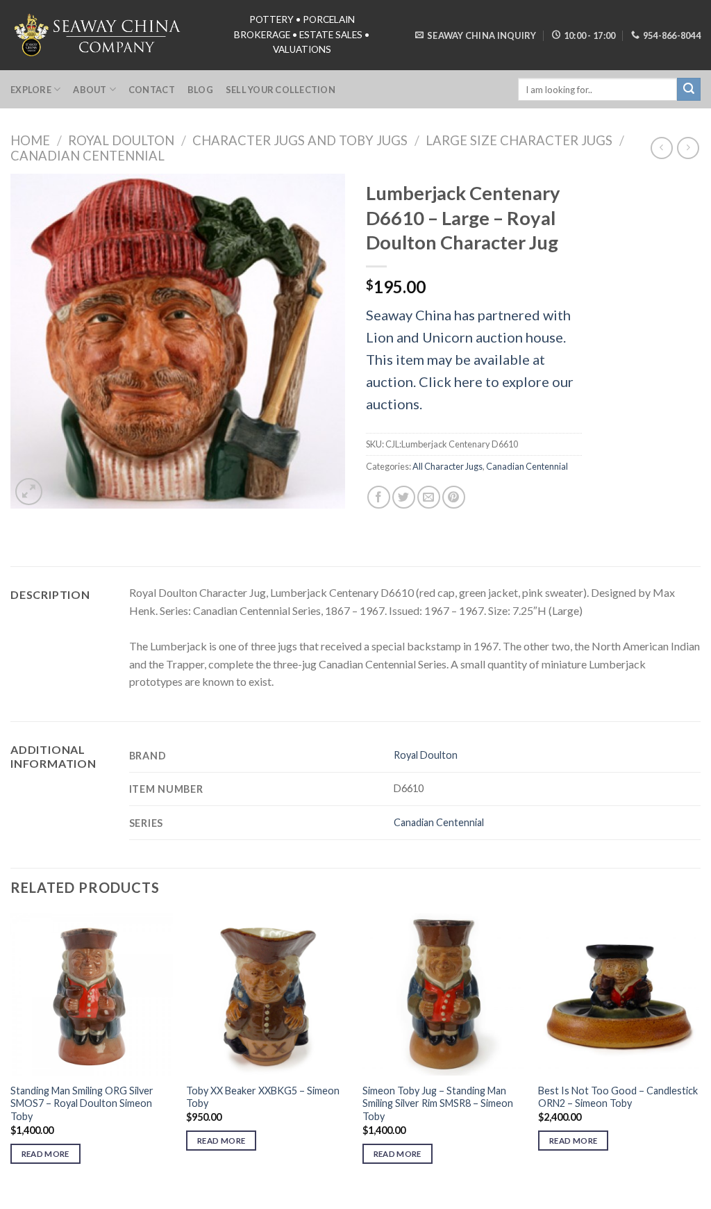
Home (30, 140)
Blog (200, 89)
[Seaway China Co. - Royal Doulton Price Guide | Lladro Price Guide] (98, 34)
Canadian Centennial (87, 155)
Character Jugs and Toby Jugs (300, 140)
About (89, 89)
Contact (151, 89)
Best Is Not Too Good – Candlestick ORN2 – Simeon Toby (618, 1097)
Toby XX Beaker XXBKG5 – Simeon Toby (263, 1097)
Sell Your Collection (280, 89)
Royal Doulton (121, 140)
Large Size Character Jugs (519, 140)
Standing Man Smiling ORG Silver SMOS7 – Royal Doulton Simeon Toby (81, 1103)
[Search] (689, 89)
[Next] (699, 1051)
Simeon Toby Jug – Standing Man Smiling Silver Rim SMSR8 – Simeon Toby (437, 1103)
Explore (30, 89)
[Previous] (11, 1051)
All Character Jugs (447, 466)
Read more (45, 1153)
